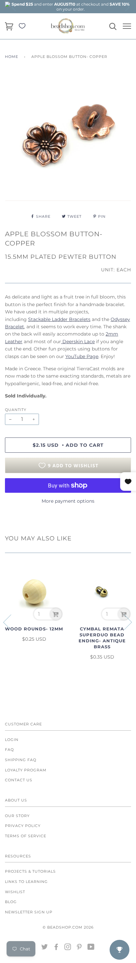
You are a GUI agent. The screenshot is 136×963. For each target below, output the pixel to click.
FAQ (9, 749)
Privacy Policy (23, 825)
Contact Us (18, 780)
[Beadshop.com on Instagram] (67, 948)
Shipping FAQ (20, 759)
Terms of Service (25, 836)
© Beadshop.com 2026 (68, 927)
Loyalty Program (26, 770)
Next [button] (126, 7)
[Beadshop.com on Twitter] (44, 948)
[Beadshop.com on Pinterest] (79, 948)
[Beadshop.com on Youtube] (91, 948)
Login (11, 739)
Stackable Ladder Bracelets (59, 319)
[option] (70, 7)
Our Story (17, 815)
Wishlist (15, 892)
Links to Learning (26, 881)
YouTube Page (81, 356)
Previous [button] (14, 7)
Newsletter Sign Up (28, 912)
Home (11, 56)
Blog (11, 901)
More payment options (68, 501)
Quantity (15, 409)
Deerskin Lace (78, 341)
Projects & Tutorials (30, 871)
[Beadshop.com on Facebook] (56, 948)
